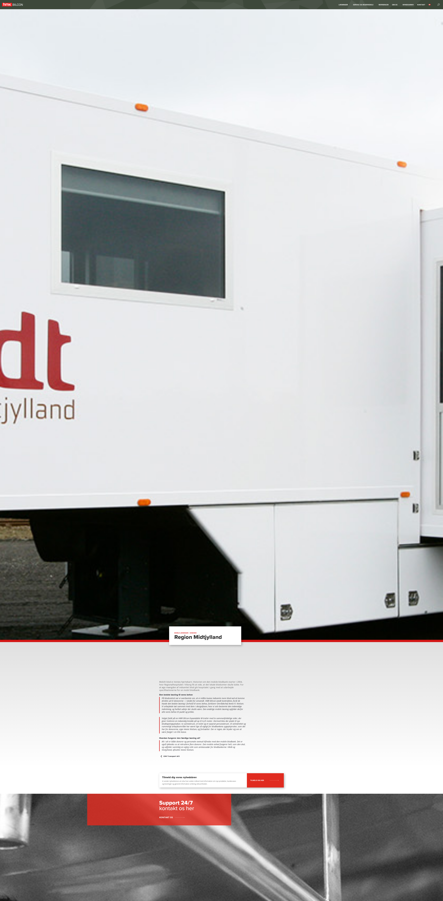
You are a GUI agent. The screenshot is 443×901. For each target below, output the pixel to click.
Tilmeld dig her (257, 780)
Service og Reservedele (363, 5)
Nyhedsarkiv (408, 5)
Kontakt (421, 5)
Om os (394, 5)
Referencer (384, 5)
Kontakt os (166, 817)
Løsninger (343, 5)
